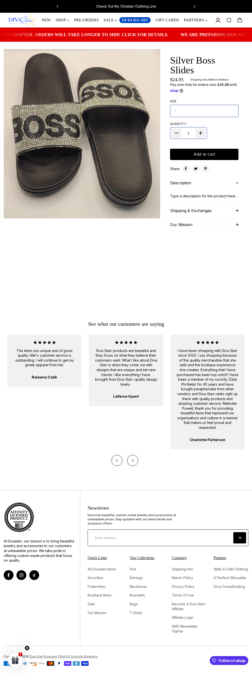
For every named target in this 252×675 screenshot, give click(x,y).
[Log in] (218, 20)
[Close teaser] (27, 648)
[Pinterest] (205, 168)
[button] (15, 659)
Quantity (178, 124)
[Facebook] (185, 168)
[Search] (229, 20)
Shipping (195, 79)
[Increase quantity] (200, 133)
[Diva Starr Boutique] (22, 20)
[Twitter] (195, 168)
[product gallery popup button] (151, 213)
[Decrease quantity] (176, 133)
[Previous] (58, 6)
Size (173, 101)
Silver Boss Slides (192, 65)
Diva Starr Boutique (43, 656)
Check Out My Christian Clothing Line (126, 6)
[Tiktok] (34, 575)
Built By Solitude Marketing (79, 656)
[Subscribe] (239, 537)
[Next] (194, 6)
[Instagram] (21, 575)
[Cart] (240, 20)
